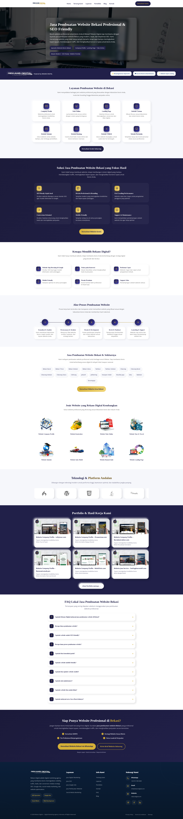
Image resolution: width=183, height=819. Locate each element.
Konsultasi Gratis (142, 3)
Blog (105, 4)
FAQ (97, 792)
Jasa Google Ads (71, 785)
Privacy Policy (129, 814)
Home (69, 4)
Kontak (111, 4)
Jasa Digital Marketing (73, 777)
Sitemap (150, 814)
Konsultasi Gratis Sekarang (91, 149)
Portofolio (97, 4)
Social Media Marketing (73, 792)
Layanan (89, 4)
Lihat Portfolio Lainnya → (91, 586)
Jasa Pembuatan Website (74, 789)
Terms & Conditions (140, 814)
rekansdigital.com (136, 796)
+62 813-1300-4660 (136, 781)
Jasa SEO (69, 781)
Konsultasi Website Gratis (91, 232)
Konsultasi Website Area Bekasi (92, 389)
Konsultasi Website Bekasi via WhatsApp (77, 746)
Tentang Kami (78, 4)
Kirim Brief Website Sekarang (111, 746)
